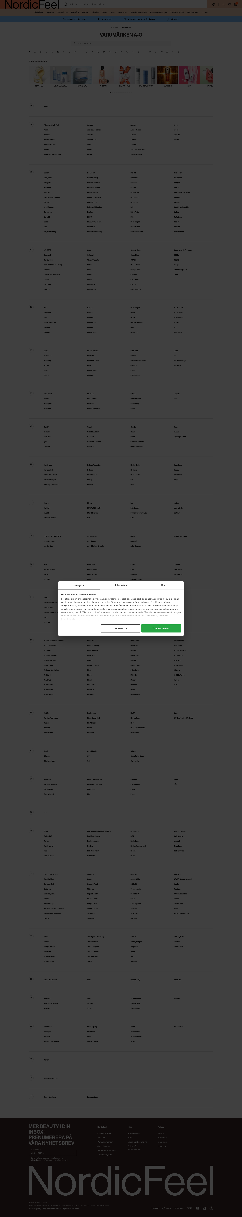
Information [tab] (121, 585)
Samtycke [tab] (79, 585)
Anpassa (119, 628)
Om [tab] (163, 585)
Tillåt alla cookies (161, 628)
